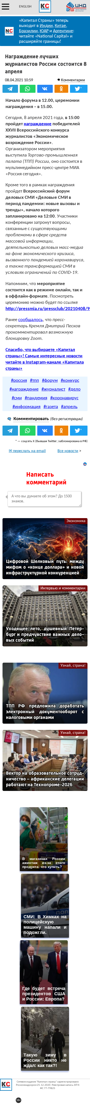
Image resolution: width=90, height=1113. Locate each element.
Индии (46, 26)
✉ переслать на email (27, 451)
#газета (51, 407)
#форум (50, 380)
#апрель (69, 407)
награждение (38, 124)
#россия (19, 380)
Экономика (76, 521)
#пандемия (36, 398)
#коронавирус (64, 398)
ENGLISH (25, 7)
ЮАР (44, 31)
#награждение (24, 389)
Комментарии (73, 80)
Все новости (68, 451)
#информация (26, 407)
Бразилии (28, 31)
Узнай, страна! (73, 666)
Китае (60, 26)
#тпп (34, 380)
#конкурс (70, 380)
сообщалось (30, 320)
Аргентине (63, 31)
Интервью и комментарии (63, 588)
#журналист (53, 389)
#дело (74, 389)
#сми (17, 398)
